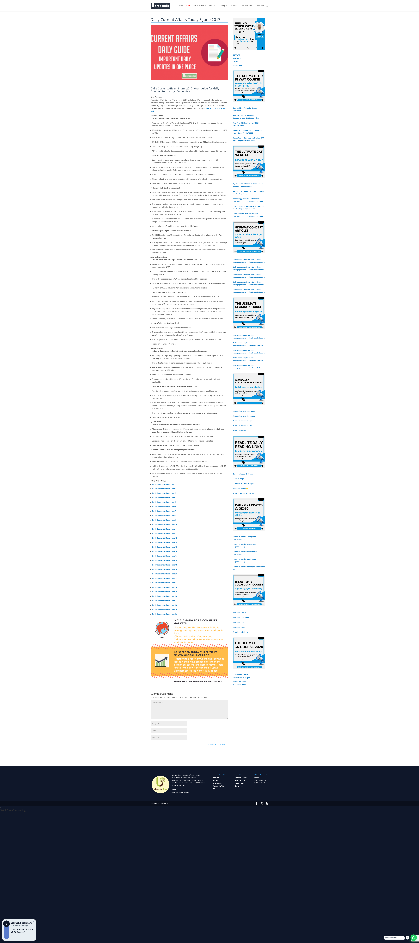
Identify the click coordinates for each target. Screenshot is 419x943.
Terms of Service (240, 778)
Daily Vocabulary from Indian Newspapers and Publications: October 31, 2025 (248, 336)
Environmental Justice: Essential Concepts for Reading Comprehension (248, 215)
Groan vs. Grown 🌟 (240, 489)
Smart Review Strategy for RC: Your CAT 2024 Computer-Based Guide (248, 139)
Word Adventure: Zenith (242, 426)
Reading (222, 6)
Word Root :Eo (238, 622)
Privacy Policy (239, 780)
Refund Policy (239, 783)
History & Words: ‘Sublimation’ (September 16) (245, 560)
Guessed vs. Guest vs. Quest (244, 484)
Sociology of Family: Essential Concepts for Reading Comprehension (248, 192)
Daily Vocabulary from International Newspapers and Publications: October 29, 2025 (248, 291)
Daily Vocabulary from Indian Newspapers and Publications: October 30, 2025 (248, 344)
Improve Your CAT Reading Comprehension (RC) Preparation (246, 116)
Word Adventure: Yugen (242, 431)
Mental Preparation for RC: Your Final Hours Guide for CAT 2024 (247, 131)
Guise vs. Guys (238, 479)
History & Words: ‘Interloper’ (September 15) (249, 568)
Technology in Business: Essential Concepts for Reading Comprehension (248, 200)
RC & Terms (217, 783)
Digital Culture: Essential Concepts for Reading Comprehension (248, 185)
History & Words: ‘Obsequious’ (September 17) (244, 538)
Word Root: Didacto (240, 632)
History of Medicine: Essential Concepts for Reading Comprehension (248, 207)
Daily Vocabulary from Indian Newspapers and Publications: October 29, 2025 (248, 366)
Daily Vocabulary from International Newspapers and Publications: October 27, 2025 (248, 283)
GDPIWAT (236, 55)
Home (181, 6)
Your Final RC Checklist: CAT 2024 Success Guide (245, 124)
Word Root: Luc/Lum (241, 617)
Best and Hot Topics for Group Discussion (245, 109)
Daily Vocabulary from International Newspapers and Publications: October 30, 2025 (248, 268)
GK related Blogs (239, 681)
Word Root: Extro (239, 612)
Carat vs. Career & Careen (243, 474)
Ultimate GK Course (240, 674)
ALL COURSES (247, 6)
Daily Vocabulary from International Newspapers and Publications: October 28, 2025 (248, 276)
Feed (188, 6)
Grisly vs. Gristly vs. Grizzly (243, 493)
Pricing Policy (239, 786)
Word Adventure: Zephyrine (243, 421)
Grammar (233, 6)
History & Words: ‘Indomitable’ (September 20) (245, 553)
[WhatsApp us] (413, 937)
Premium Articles (239, 684)
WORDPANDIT (238, 65)
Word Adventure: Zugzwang (244, 411)
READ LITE (237, 58)
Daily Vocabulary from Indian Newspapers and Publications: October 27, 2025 (248, 359)
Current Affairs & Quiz (241, 678)
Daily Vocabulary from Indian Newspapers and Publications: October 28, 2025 (248, 351)
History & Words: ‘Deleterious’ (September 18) (244, 545)
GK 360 (235, 62)
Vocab (211, 6)
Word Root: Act (239, 627)
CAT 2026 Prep (198, 6)
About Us (260, 6)
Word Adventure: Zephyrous (244, 416)
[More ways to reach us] (407, 938)
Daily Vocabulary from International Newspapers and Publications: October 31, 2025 (248, 260)
